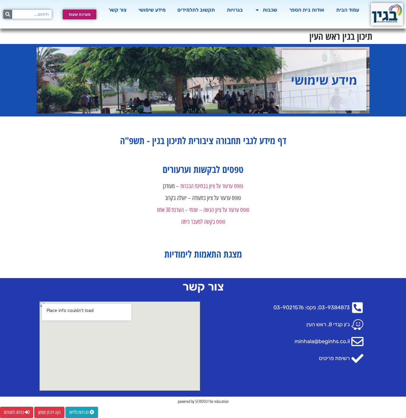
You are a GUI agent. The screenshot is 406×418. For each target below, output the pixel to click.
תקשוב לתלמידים (196, 10)
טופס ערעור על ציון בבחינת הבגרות (211, 186)
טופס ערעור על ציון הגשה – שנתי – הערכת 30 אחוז (203, 209)
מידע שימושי (152, 10)
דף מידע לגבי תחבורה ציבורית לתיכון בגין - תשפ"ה (203, 140)
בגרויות (235, 10)
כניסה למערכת (14, 412)
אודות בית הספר (306, 10)
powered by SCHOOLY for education (203, 401)
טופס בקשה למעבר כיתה (203, 221)
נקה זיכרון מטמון (49, 412)
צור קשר (117, 10)
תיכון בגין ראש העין (340, 36)
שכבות (270, 10)
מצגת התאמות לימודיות (203, 253)
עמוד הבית (347, 10)
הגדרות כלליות (79, 412)
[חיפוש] (7, 14)
